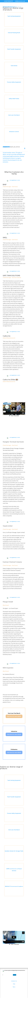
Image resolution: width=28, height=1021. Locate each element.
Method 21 (14, 886)
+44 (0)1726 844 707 (8, 1)
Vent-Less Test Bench (14, 115)
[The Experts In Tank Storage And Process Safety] (14, 165)
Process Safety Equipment (14, 82)
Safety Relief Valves (14, 98)
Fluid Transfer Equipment (14, 49)
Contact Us (14, 981)
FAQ (14, 984)
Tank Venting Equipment (14, 16)
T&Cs (14, 987)
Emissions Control (14, 131)
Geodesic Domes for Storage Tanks (14, 851)
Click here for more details (14, 716)
